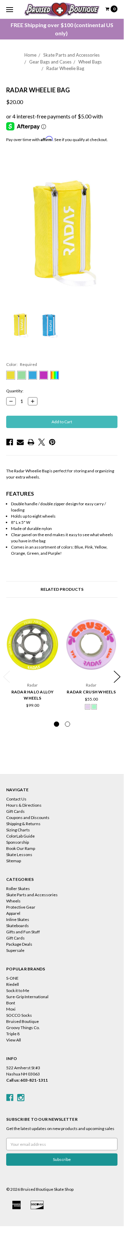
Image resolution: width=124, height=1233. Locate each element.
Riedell (12, 984)
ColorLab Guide (20, 836)
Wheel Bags (90, 62)
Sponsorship (17, 842)
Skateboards (17, 925)
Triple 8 (13, 1033)
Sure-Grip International (27, 996)
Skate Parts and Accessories (71, 55)
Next (117, 676)
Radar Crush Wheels (91, 691)
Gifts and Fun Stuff (23, 931)
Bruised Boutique (22, 1021)
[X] (41, 442)
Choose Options (32, 668)
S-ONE (12, 978)
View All (13, 1039)
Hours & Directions (24, 805)
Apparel (13, 913)
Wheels (13, 900)
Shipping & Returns (23, 823)
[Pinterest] (52, 442)
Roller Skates (18, 888)
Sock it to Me (17, 990)
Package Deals (19, 944)
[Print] (30, 442)
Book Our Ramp (20, 848)
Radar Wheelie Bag (65, 68)
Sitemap (13, 860)
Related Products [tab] (62, 589)
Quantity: (14, 390)
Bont (10, 1002)
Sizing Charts (18, 829)
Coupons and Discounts (27, 817)
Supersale (15, 950)
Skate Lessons (19, 854)
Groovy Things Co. (23, 1027)
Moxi (10, 1009)
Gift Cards (15, 811)
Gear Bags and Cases (50, 62)
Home (30, 55)
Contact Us (16, 799)
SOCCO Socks (19, 1015)
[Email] (20, 442)
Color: (21, 364)
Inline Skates (17, 919)
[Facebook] (9, 442)
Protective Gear (20, 907)
